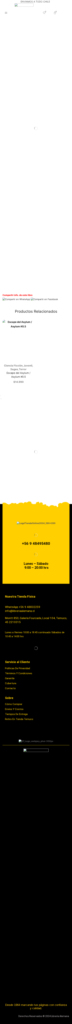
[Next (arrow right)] (1, 398)
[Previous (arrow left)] (0, 398)
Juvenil (28, 365)
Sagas (14, 369)
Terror (22, 369)
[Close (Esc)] (0, 395)
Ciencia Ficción (13, 365)
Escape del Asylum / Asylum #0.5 (18, 374)
